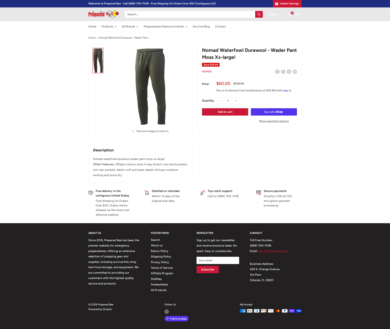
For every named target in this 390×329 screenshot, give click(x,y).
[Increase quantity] (236, 100)
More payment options (274, 121)
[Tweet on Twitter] (289, 71)
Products (107, 26)
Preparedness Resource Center (164, 26)
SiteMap (156, 279)
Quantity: (208, 100)
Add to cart (225, 112)
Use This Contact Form (273, 251)
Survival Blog (201, 26)
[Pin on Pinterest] (283, 71)
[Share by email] (295, 71)
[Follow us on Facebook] (167, 311)
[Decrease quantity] (219, 100)
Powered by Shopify (100, 309)
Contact (220, 26)
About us (157, 245)
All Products (159, 290)
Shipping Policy (161, 256)
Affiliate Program (162, 273)
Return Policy (159, 251)
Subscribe (207, 269)
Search (155, 240)
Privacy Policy (160, 262)
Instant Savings (289, 3)
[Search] (259, 14)
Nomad (207, 71)
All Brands (128, 26)
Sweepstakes (159, 284)
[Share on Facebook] (277, 71)
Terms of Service (162, 268)
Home (92, 26)
